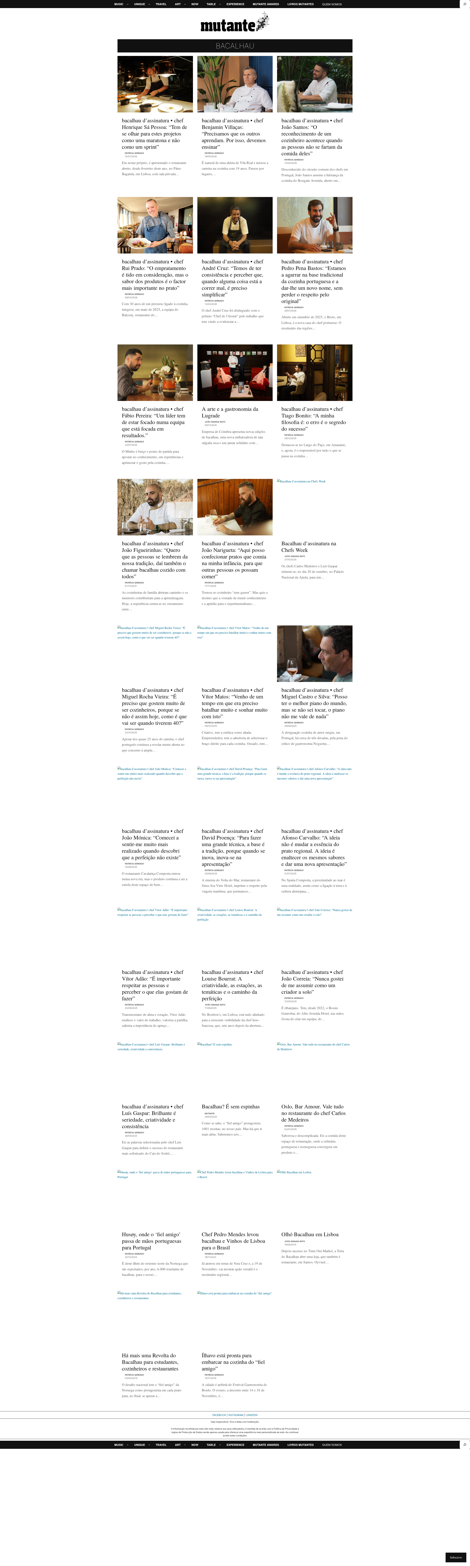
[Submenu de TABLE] (220, 4)
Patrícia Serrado (134, 153)
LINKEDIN (252, 1415)
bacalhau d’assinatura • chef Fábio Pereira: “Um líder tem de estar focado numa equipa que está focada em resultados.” (153, 421)
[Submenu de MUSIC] (128, 4)
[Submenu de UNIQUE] (149, 4)
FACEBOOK (219, 1415)
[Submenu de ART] (185, 4)
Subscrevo (456, 1557)
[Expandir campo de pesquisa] (465, 4)
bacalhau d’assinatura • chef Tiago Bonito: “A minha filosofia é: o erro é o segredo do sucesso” (313, 418)
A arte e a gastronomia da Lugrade (230, 412)
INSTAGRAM (235, 1415)
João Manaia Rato (215, 422)
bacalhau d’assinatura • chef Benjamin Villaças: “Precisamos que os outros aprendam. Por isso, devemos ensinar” (234, 133)
